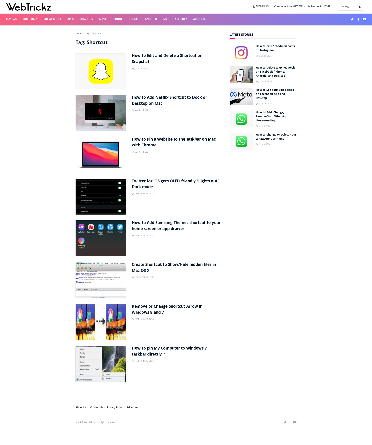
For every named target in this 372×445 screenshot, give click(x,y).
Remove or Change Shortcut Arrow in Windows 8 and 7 (167, 309)
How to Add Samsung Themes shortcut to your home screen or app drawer (176, 226)
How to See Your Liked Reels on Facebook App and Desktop (275, 94)
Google (134, 19)
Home (79, 33)
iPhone (117, 19)
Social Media (52, 19)
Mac (166, 19)
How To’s (86, 19)
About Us (199, 19)
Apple (103, 19)
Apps (70, 19)
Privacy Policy (115, 407)
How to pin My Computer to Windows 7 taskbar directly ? (169, 351)
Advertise (132, 407)
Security (181, 19)
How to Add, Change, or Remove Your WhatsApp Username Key (272, 116)
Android (151, 19)
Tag (87, 33)
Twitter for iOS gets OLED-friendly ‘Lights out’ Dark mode (175, 184)
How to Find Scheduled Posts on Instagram (275, 48)
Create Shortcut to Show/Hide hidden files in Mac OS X (174, 268)
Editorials (30, 19)
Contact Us (96, 407)
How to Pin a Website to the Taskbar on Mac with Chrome (174, 142)
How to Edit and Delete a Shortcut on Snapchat (167, 59)
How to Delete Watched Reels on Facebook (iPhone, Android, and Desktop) (275, 72)
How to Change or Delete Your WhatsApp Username (276, 137)
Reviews (11, 19)
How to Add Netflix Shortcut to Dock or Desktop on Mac (169, 100)
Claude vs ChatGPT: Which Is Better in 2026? (302, 7)
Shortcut (97, 33)
